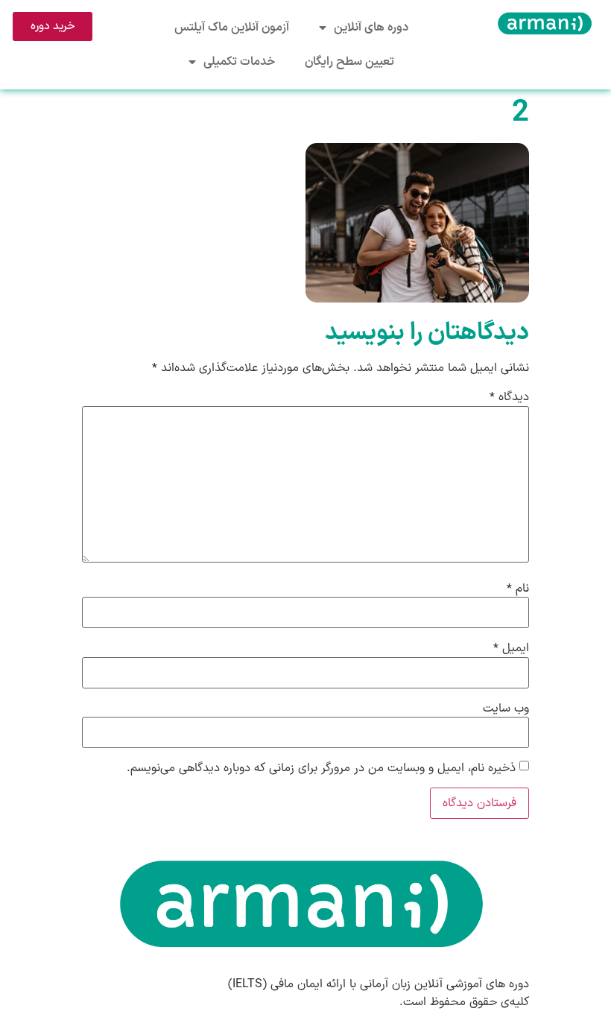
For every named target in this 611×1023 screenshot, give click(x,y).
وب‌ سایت (506, 709)
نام (518, 589)
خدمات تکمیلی (239, 62)
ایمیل (511, 648)
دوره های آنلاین (371, 28)
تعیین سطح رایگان (349, 62)
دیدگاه (509, 397)
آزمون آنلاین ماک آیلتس (231, 28)
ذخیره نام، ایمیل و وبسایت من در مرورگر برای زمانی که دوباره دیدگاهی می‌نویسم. (321, 768)
